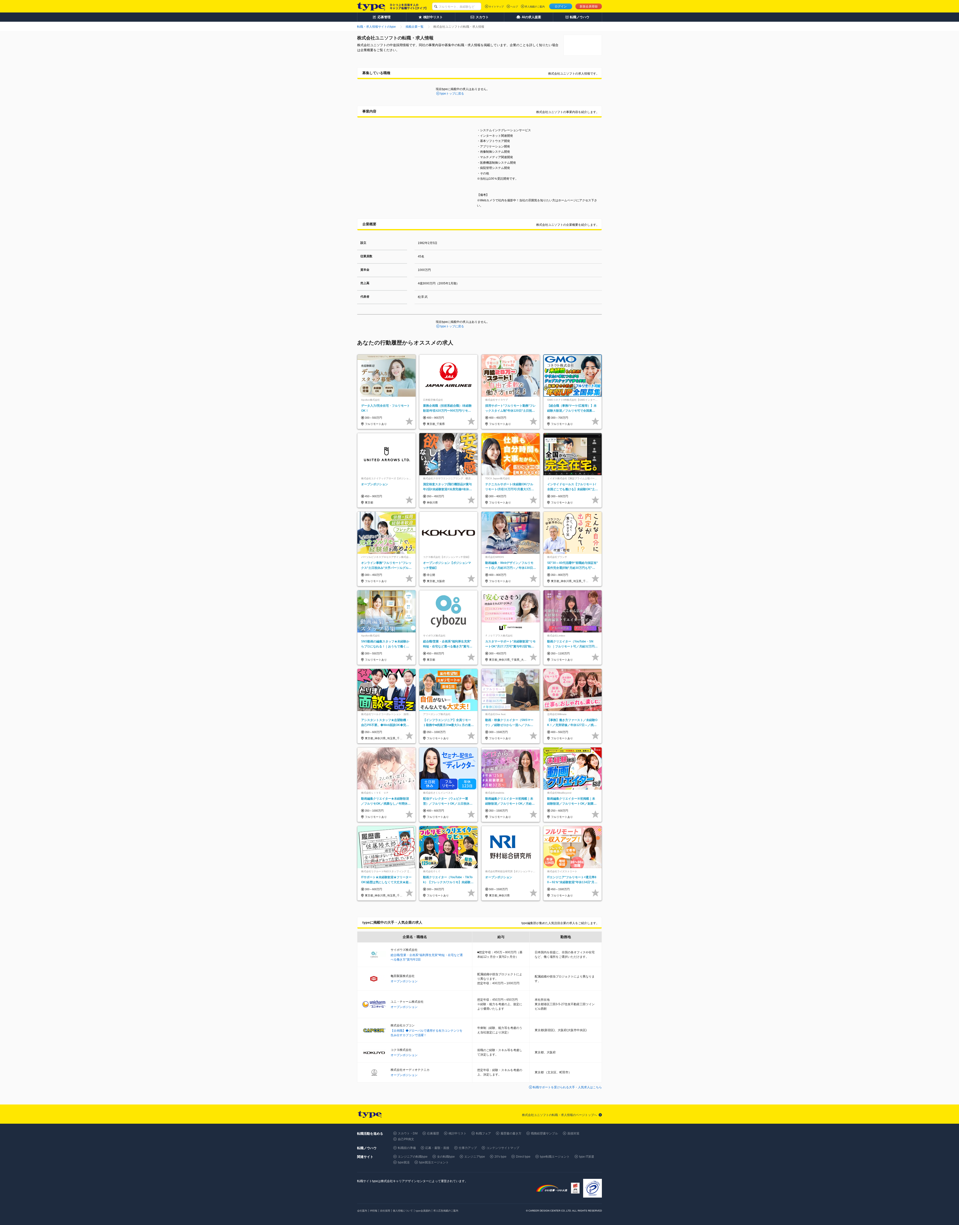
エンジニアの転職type (413, 1156)
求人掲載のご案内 (535, 6)
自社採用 (385, 1210)
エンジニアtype (474, 1156)
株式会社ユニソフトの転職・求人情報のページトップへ (559, 1115)
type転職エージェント (555, 1156)
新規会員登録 (589, 6)
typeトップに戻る (452, 93)
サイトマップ (496, 6)
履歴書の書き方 (510, 1133)
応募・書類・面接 (437, 1148)
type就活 (404, 1162)
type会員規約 (423, 1210)
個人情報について (403, 1210)
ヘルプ (514, 6)
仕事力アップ (468, 1148)
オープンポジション (404, 981)
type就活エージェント (434, 1162)
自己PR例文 (406, 1139)
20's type (500, 1156)
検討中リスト (458, 1133)
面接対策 (573, 1133)
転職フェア (483, 1133)
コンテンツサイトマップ (502, 1148)
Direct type (523, 1156)
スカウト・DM (408, 1133)
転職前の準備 (407, 1148)
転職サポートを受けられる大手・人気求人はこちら (567, 1087)
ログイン (561, 6)
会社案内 (362, 1210)
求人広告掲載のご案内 (445, 1210)
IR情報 (373, 1210)
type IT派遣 (586, 1156)
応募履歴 (433, 1133)
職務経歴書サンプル (544, 1133)
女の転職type (446, 1156)
